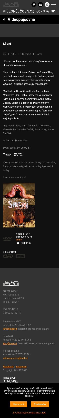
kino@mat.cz (10, 343)
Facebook (8, 366)
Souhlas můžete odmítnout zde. (29, 412)
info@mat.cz (10, 328)
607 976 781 (46, 11)
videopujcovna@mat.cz (15, 358)
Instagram (21, 366)
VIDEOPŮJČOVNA (17, 11)
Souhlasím (40, 404)
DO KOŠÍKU (26, 243)
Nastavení (18, 404)
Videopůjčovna (20, 19)
